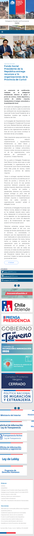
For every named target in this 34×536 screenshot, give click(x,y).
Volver (11, 262)
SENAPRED (4, 489)
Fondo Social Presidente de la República (12, 518)
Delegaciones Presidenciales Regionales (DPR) (14, 491)
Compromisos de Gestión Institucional (11, 520)
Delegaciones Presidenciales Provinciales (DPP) (14, 493)
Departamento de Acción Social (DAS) (12, 516)
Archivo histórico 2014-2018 (8, 495)
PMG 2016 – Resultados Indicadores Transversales (14, 502)
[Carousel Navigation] (17, 285)
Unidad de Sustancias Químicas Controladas (13, 514)
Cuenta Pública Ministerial (8, 499)
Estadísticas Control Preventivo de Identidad (13, 524)
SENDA (3, 487)
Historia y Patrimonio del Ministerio (10, 497)
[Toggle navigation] (2, 32)
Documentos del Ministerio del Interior (12, 522)
